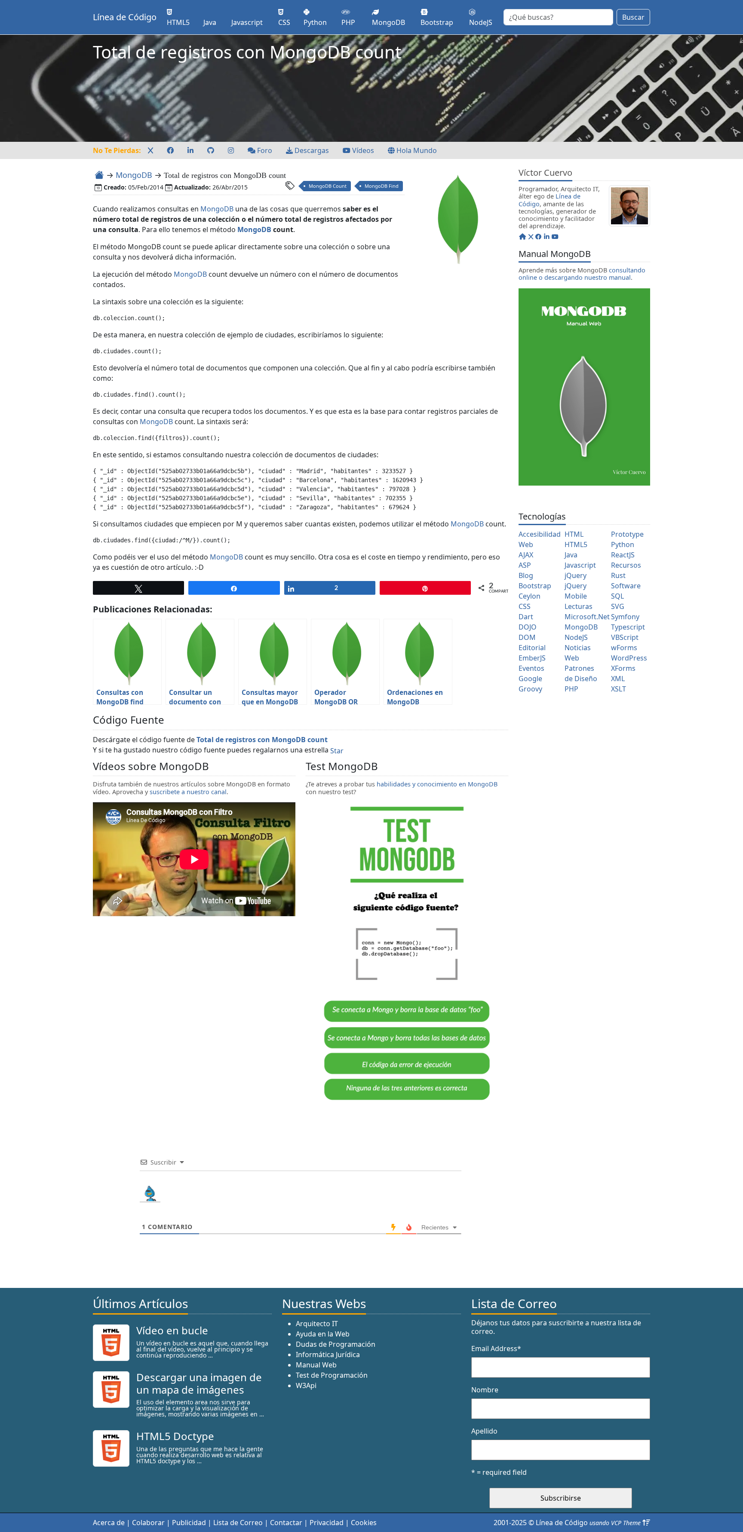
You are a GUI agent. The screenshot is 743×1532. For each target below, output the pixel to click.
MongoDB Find (382, 186)
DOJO (528, 627)
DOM (527, 637)
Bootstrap (535, 585)
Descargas (311, 150)
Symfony (625, 616)
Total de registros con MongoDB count (262, 739)
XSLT (618, 689)
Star (337, 750)
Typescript (628, 627)
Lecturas (579, 606)
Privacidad (327, 1522)
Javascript (580, 565)
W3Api (306, 1385)
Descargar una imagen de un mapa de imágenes (199, 1383)
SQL (617, 596)
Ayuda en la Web (323, 1334)
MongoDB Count (328, 186)
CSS (525, 606)
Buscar (633, 17)
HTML (574, 534)
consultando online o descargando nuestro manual (582, 273)
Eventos (531, 668)
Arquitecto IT (317, 1323)
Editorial (532, 647)
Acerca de (109, 1522)
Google (530, 678)
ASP (525, 565)
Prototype (627, 534)
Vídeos (362, 150)
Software (626, 585)
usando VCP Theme (615, 1523)
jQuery (575, 575)
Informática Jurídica (328, 1354)
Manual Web (316, 1365)
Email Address (496, 1348)
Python (622, 544)
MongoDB (134, 175)
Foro (263, 150)
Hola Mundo (416, 150)
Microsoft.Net (587, 616)
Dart (526, 616)
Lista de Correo (238, 1522)
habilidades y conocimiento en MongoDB (437, 784)
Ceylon (529, 596)
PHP (571, 689)
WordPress (629, 658)
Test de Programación (332, 1375)
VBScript (625, 637)
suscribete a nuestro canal (188, 792)
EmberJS (532, 658)
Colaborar (148, 1522)
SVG (617, 606)
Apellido (484, 1431)
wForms (624, 647)
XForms (623, 668)
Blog (526, 575)
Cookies (364, 1522)
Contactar (286, 1522)
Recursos (626, 565)
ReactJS (623, 555)
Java (571, 555)
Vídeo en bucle (172, 1330)
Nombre (484, 1389)
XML (618, 678)
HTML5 (576, 544)
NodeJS (576, 637)
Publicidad (189, 1522)
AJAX (526, 555)
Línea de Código (125, 17)
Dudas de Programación (335, 1344)
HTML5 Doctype (175, 1436)
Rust (618, 575)
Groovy (530, 689)
